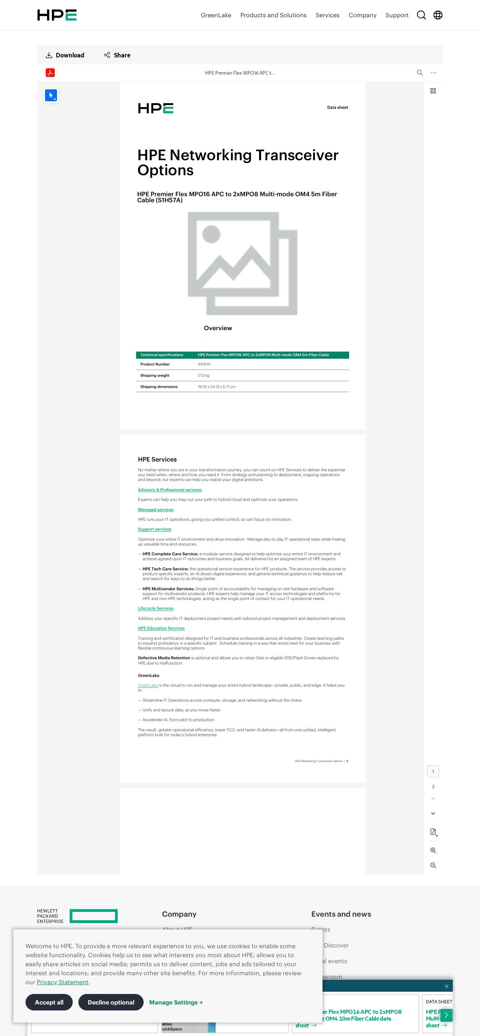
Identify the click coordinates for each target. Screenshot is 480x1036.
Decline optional (111, 1002)
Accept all (49, 1002)
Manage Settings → (176, 1002)
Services (328, 15)
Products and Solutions (273, 15)
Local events (329, 961)
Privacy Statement (62, 982)
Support (397, 15)
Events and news (341, 914)
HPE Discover (330, 945)
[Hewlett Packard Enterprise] (57, 15)
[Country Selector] (438, 15)
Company (362, 15)
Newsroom (326, 976)
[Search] (421, 15)
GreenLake (216, 15)
